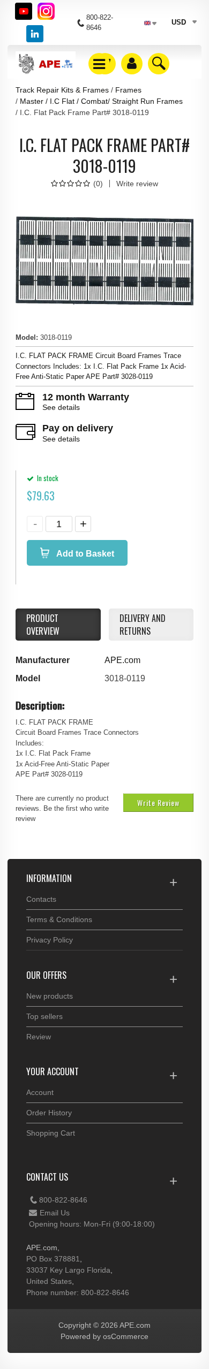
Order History (49, 1112)
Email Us (55, 1212)
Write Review (158, 802)
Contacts (41, 899)
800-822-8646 (63, 1200)
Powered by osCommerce (104, 1336)
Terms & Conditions (59, 919)
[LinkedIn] (34, 33)
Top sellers (44, 1016)
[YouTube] (23, 11)
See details (61, 407)
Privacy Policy (49, 940)
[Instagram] (46, 11)
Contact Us (47, 1176)
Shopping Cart (50, 1133)
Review (38, 1036)
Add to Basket (84, 553)
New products (49, 996)
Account (40, 1092)
